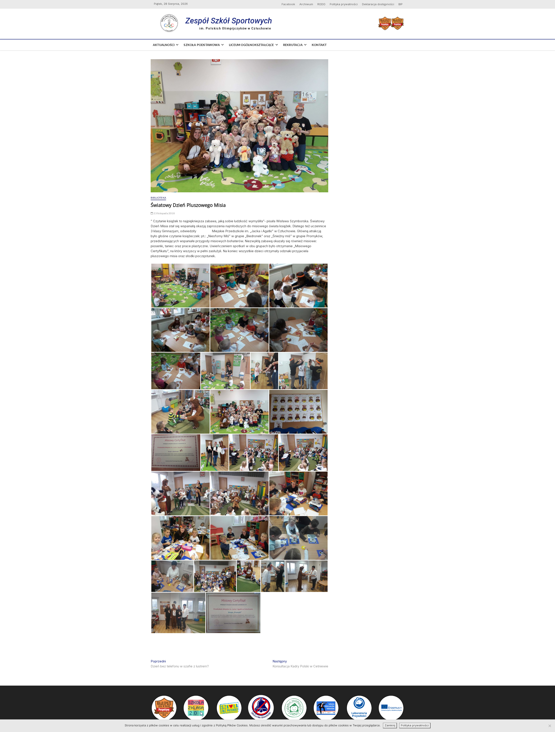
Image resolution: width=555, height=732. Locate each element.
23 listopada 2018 (164, 213)
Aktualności (164, 45)
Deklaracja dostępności (378, 4)
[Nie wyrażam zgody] (549, 726)
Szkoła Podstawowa (202, 45)
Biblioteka (158, 197)
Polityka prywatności (344, 4)
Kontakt (319, 45)
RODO (321, 4)
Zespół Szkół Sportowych (228, 20)
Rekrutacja (293, 45)
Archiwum (306, 4)
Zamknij (390, 725)
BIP (400, 4)
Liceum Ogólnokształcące (251, 45)
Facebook (288, 4)
